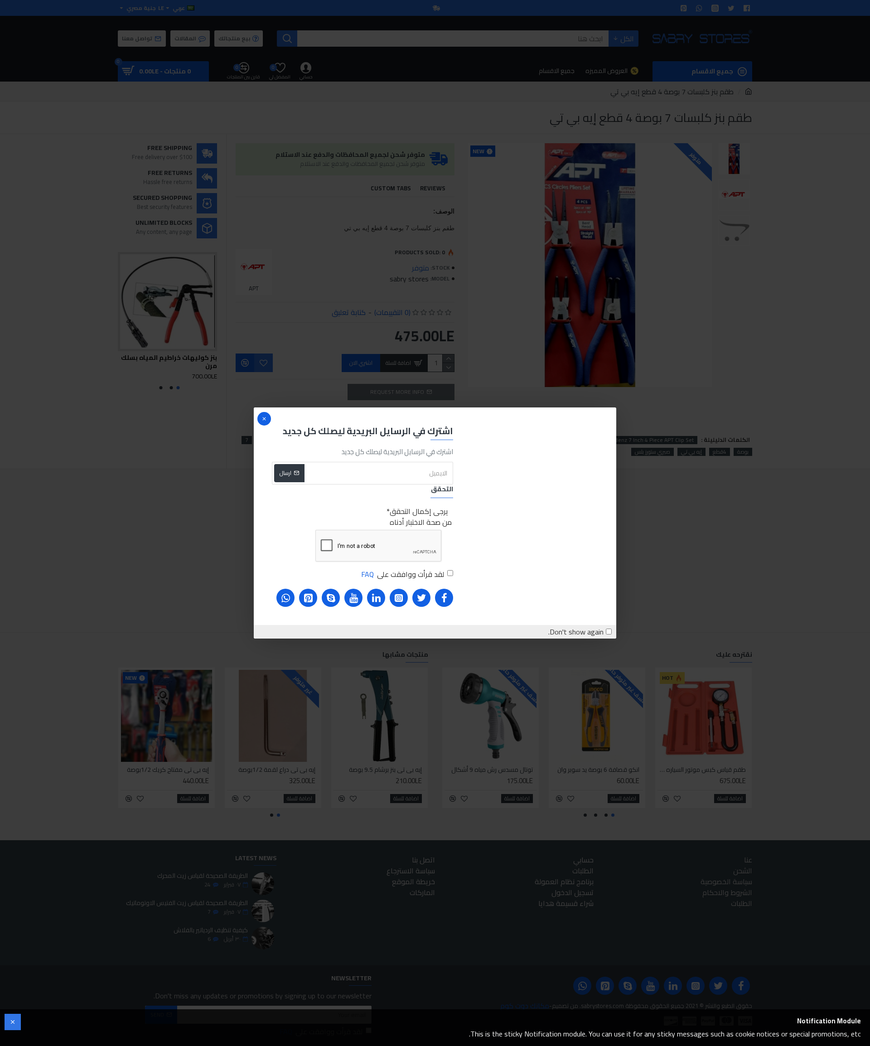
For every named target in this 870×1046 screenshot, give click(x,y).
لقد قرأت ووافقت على (402, 574)
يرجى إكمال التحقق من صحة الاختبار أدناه (421, 516)
